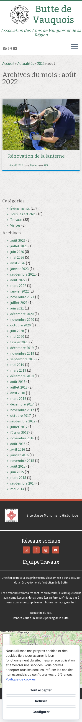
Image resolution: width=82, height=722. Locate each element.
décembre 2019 (22, 347)
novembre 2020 (22, 319)
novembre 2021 (22, 297)
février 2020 (19, 342)
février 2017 (19, 432)
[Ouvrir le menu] (74, 46)
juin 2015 (17, 472)
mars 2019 (18, 370)
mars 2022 (18, 285)
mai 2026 (17, 257)
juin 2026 (17, 251)
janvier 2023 (19, 268)
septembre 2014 (23, 483)
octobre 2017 (20, 415)
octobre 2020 (20, 325)
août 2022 (18, 280)
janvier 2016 (19, 455)
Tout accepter (41, 690)
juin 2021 (17, 308)
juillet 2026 (19, 246)
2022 (40, 63)
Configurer (41, 712)
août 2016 (18, 443)
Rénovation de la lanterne (36, 156)
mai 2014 (17, 489)
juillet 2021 (19, 302)
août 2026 (18, 240)
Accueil (8, 63)
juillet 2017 (19, 426)
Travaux (34, 165)
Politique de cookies (21, 679)
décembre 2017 (22, 404)
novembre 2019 (22, 353)
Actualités (25, 63)
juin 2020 (17, 330)
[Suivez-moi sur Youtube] (16, 48)
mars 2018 (18, 398)
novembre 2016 (22, 438)
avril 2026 (17, 263)
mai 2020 (17, 336)
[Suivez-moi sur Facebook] (5, 48)
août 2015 (18, 466)
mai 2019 (17, 364)
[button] (6, 637)
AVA (45, 165)
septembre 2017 (23, 421)
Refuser (41, 701)
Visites (15, 225)
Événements (20, 208)
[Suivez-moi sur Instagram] (10, 48)
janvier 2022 (19, 291)
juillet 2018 (19, 387)
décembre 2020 (22, 314)
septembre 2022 (23, 274)
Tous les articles (23, 214)
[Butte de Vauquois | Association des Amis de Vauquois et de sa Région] (41, 14)
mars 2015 (18, 477)
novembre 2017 (22, 410)
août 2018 (18, 381)
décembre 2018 (22, 376)
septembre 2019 (23, 359)
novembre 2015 (22, 460)
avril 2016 (17, 449)
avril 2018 (17, 393)
